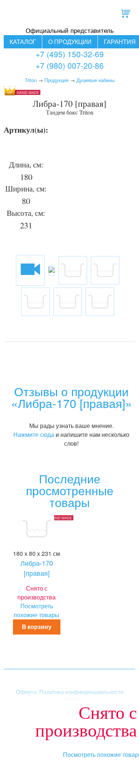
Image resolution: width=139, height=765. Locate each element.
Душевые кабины (95, 80)
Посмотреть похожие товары (36, 610)
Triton (31, 80)
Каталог (23, 41)
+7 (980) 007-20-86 (70, 65)
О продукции (70, 41)
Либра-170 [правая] (36, 568)
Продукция (56, 80)
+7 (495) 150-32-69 (70, 53)
